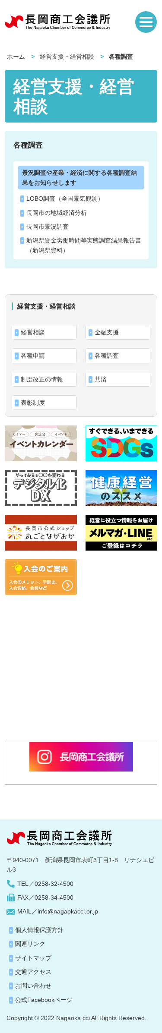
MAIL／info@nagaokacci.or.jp (57, 911)
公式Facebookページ (44, 999)
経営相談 (33, 332)
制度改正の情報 (42, 379)
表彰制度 (33, 402)
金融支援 (107, 332)
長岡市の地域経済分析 (56, 212)
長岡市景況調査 (47, 226)
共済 (101, 379)
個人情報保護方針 (39, 929)
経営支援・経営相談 (67, 56)
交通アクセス (33, 971)
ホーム (16, 56)
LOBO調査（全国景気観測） (65, 198)
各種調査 (28, 145)
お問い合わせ (33, 985)
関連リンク (30, 943)
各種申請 (33, 355)
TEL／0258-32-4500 (45, 883)
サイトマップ (33, 957)
